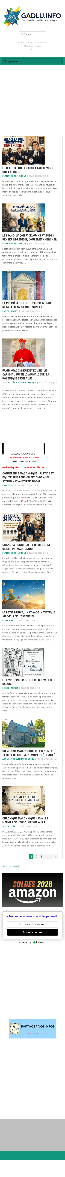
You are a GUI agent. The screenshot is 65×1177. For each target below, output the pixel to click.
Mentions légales (32, 45)
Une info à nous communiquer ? (32, 42)
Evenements (9, 485)
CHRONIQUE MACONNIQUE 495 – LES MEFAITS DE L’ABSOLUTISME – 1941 (25, 820)
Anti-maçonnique (26, 382)
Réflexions (20, 176)
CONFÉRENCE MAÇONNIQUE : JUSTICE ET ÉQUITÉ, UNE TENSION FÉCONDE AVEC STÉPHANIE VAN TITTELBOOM (28, 477)
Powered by (25, 942)
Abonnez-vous (32, 932)
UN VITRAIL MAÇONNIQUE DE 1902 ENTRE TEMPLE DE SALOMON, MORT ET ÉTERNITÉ (28, 753)
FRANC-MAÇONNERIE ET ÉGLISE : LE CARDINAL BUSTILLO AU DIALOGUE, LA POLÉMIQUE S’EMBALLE (25, 374)
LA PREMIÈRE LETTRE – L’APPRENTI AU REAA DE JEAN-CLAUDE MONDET (26, 305)
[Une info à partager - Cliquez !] (32, 1028)
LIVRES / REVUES (10, 311)
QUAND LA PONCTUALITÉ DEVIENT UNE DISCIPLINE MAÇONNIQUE (26, 547)
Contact (32, 49)
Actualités (8, 382)
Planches (7, 176)
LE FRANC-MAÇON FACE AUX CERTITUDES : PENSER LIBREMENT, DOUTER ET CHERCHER (29, 237)
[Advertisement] (32, 97)
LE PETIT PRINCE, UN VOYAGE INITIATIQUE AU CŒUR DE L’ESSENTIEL (28, 614)
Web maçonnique (26, 759)
